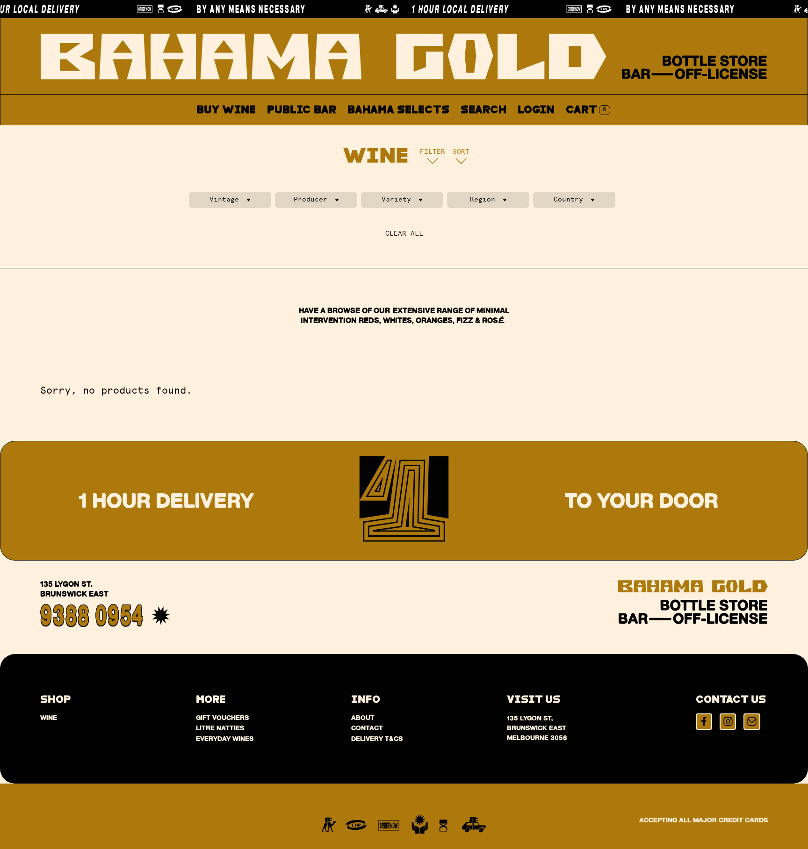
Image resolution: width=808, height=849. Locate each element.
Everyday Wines (224, 738)
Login (536, 110)
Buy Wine (226, 110)
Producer (310, 199)
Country (568, 199)
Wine (48, 717)
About (443, 132)
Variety (396, 199)
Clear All (404, 233)
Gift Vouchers (222, 717)
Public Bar (301, 110)
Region (482, 199)
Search (483, 110)
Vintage (224, 199)
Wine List (379, 132)
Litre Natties (220, 728)
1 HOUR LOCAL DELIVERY (452, 9)
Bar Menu (306, 132)
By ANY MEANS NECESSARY (243, 9)
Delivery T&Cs (377, 738)
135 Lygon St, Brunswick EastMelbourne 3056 (537, 728)
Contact (502, 132)
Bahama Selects (398, 110)
